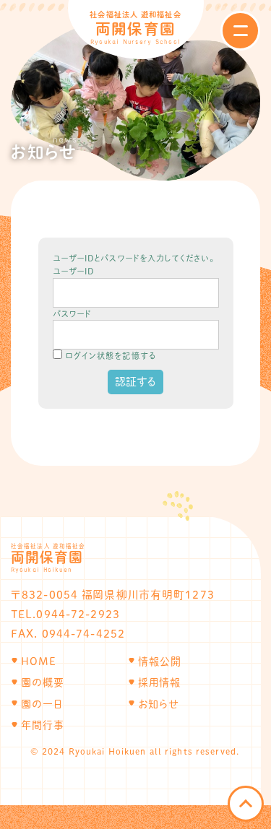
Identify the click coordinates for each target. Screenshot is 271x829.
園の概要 (42, 682)
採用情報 (159, 682)
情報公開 (159, 661)
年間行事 (42, 725)
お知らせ (159, 704)
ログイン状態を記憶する (110, 356)
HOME (38, 661)
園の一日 (42, 704)
